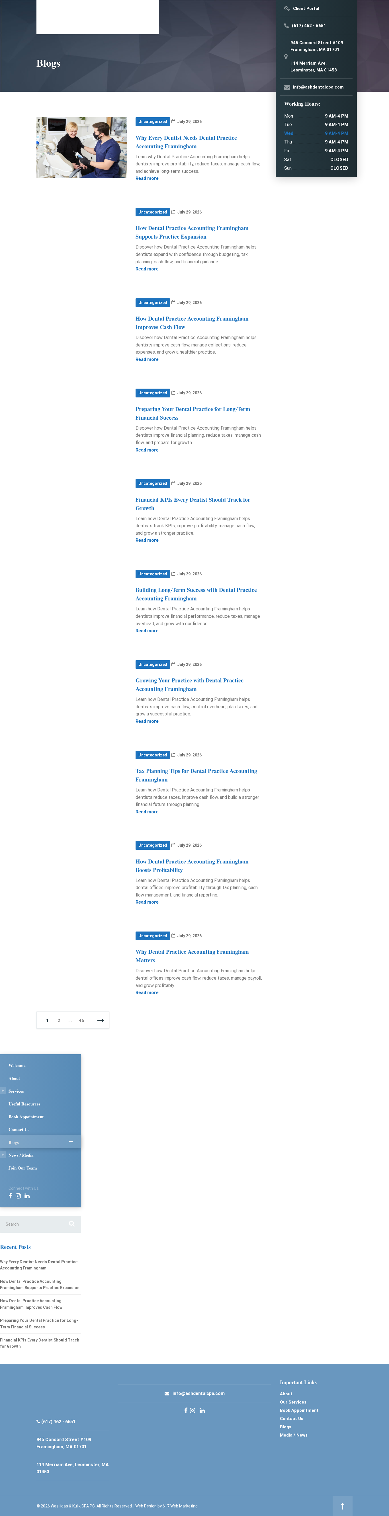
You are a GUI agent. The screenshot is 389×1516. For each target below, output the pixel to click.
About (14, 1078)
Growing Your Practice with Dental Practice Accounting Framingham (189, 684)
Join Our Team (23, 1168)
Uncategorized (152, 121)
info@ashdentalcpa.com (199, 1393)
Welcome (17, 1065)
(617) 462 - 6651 (58, 1421)
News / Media (21, 1155)
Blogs (14, 1142)
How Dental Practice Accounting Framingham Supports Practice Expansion (192, 232)
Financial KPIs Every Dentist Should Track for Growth (39, 1343)
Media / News (294, 1435)
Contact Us (19, 1129)
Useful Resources (24, 1104)
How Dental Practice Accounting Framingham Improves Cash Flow (31, 1303)
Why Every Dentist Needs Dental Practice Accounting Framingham (186, 142)
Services (16, 1091)
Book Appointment (26, 1116)
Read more (147, 178)
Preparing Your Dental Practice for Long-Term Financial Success (39, 1323)
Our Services (293, 1402)
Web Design (146, 1506)
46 (81, 1020)
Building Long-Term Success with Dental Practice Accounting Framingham (196, 594)
